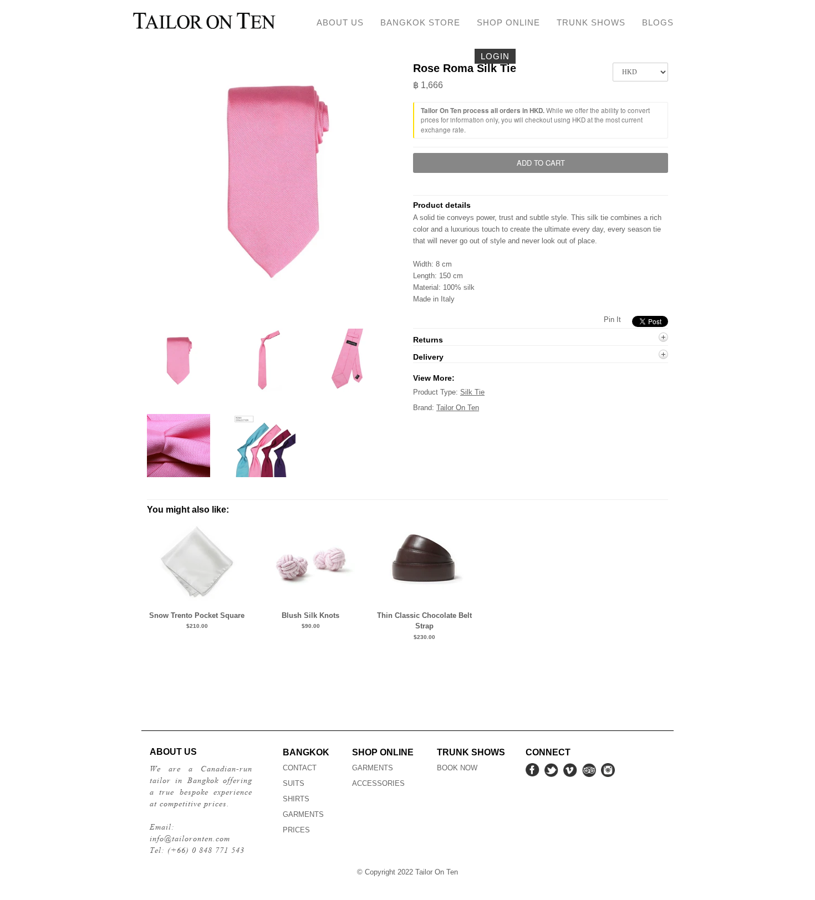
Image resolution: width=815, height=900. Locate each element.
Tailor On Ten (457, 407)
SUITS (293, 783)
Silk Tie (472, 392)
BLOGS (658, 22)
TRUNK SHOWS (591, 22)
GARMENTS (303, 814)
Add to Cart (541, 162)
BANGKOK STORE (420, 22)
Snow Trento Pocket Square (196, 615)
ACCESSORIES (378, 783)
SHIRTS (296, 799)
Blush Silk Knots (310, 615)
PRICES (296, 830)
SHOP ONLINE (508, 22)
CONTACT (300, 768)
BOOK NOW (457, 768)
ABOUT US (340, 22)
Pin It (612, 319)
